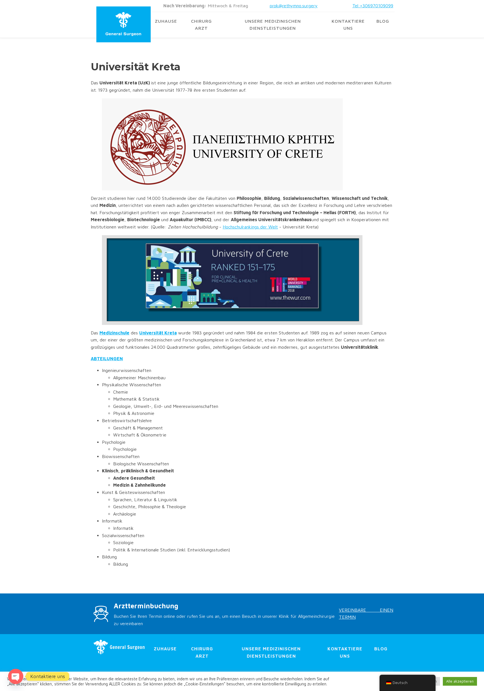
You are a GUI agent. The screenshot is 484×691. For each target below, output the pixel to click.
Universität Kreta (158, 332)
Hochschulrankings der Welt (250, 226)
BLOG (382, 21)
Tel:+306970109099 (372, 5)
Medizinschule (114, 332)
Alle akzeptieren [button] (460, 681)
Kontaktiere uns (348, 25)
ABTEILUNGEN (107, 358)
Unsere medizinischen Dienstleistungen (273, 25)
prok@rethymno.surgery (294, 5)
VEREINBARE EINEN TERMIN (366, 613)
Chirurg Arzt (201, 25)
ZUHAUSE (166, 21)
